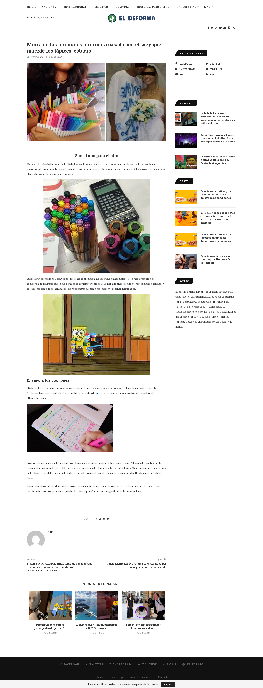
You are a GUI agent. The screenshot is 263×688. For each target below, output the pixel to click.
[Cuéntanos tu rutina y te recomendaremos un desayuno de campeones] (186, 197)
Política (122, 6)
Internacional (75, 6)
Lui (41, 56)
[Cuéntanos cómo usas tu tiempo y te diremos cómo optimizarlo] (186, 261)
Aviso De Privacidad (141, 677)
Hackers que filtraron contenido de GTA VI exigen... (96, 626)
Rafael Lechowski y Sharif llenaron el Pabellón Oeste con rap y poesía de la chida (217, 138)
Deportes (101, 6)
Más (207, 6)
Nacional (49, 6)
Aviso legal (118, 677)
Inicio (31, 6)
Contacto (163, 677)
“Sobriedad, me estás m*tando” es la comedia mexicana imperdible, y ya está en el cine (217, 118)
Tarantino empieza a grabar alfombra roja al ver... (143, 626)
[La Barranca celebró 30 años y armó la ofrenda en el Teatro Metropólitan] (186, 162)
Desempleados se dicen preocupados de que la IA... (50, 626)
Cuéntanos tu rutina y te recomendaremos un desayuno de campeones (215, 194)
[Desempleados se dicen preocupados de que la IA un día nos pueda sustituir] (50, 605)
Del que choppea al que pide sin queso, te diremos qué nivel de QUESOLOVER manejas (217, 217)
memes (100, 393)
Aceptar (167, 684)
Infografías (186, 6)
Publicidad (100, 677)
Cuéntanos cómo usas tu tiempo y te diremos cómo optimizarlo (216, 259)
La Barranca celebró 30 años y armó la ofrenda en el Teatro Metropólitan (217, 160)
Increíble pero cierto (153, 6)
